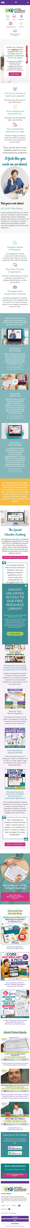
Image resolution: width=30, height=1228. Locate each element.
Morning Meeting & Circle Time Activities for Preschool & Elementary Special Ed (15, 795)
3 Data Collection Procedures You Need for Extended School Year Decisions (15, 1064)
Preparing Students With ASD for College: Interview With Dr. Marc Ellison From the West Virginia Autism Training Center (15, 1096)
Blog (14, 19)
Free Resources (11, 27)
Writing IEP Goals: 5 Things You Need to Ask (15, 1129)
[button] (16, 2)
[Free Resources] (11, 23)
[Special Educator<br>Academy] (15, 30)
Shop (7, 19)
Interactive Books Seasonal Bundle (15, 751)
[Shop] (7, 16)
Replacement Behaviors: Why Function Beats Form (15, 947)
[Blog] (14, 16)
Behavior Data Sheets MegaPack (15, 712)
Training (21, 27)
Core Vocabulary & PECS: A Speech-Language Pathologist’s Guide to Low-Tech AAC (15, 984)
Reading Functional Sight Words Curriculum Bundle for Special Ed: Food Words (15, 667)
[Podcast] (21, 16)
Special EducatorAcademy (15, 34)
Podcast (21, 19)
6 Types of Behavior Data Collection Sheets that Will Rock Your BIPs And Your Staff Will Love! (15, 1022)
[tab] (15, 1182)
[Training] (21, 23)
